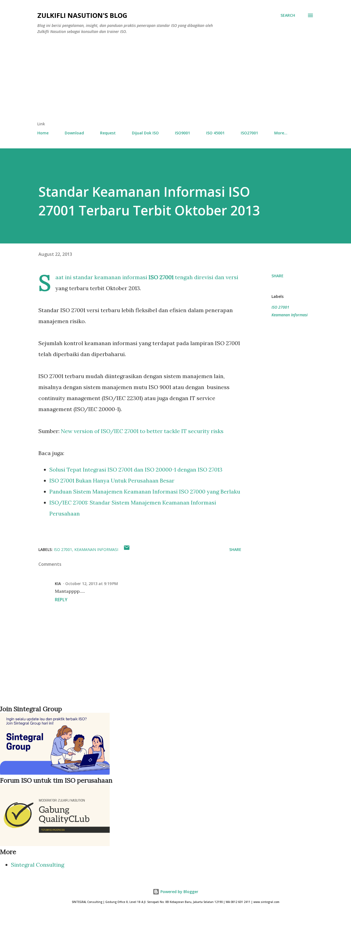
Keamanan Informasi (289, 314)
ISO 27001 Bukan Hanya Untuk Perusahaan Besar (111, 480)
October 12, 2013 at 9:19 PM (91, 583)
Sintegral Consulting (37, 864)
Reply (61, 600)
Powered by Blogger (178, 891)
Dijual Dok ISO (145, 132)
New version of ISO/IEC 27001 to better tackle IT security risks (142, 431)
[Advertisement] (175, 79)
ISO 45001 (215, 132)
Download (74, 132)
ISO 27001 (280, 307)
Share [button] (277, 275)
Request (108, 132)
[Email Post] (126, 549)
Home (43, 132)
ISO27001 (249, 132)
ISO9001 (182, 132)
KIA (58, 583)
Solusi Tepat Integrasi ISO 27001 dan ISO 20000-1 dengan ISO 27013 (135, 469)
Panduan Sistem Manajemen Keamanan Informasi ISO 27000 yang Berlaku (144, 491)
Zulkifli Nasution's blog (82, 15)
